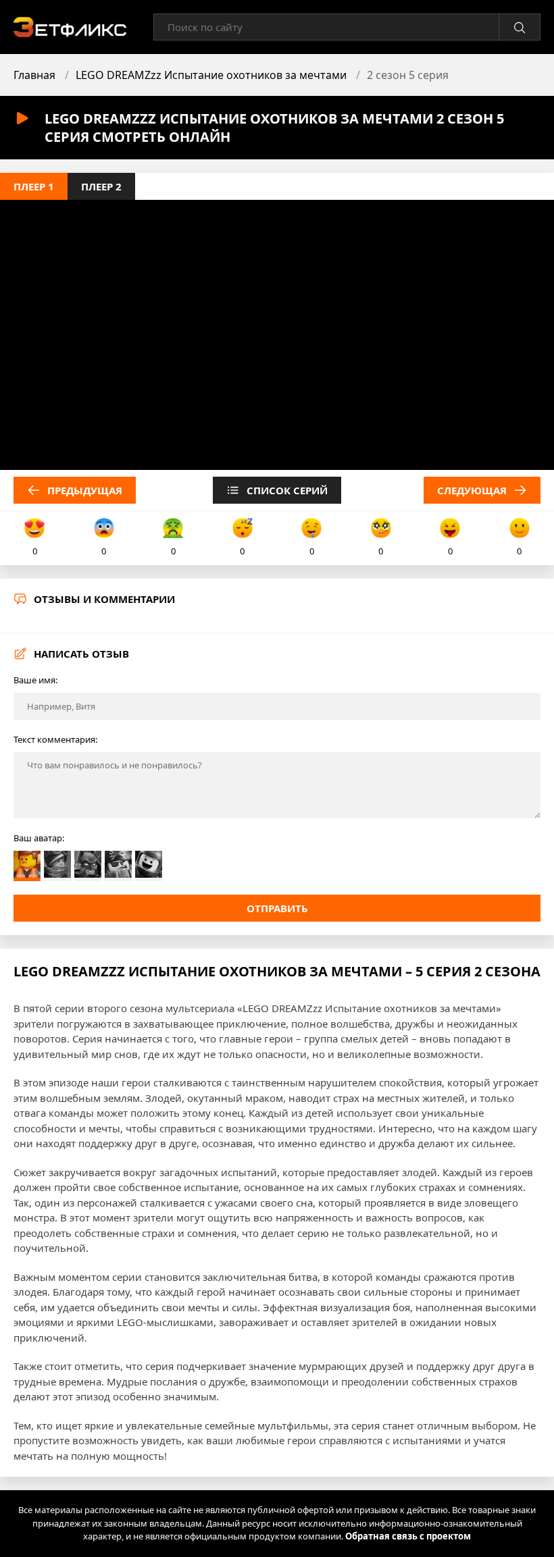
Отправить (277, 908)
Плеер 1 (34, 186)
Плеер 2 (101, 186)
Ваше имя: (35, 680)
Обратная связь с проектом (408, 1536)
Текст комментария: (55, 739)
